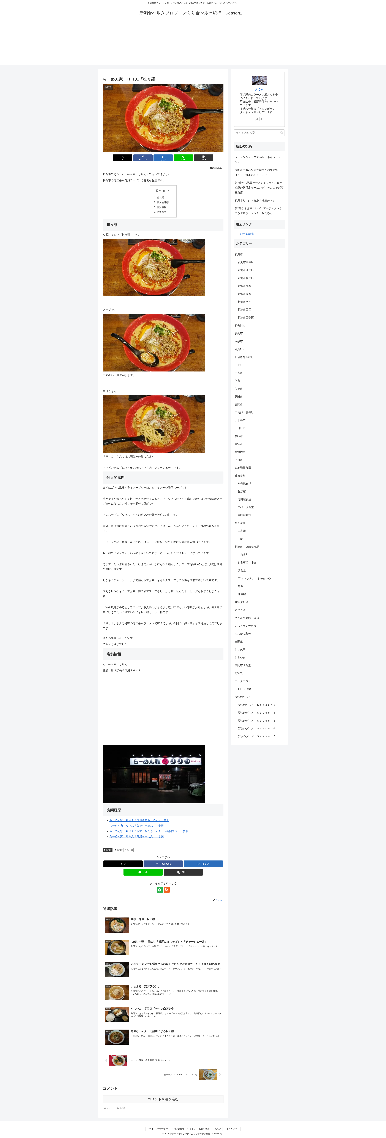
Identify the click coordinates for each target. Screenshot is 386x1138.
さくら (259, 89)
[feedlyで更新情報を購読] (160, 890)
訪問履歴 (161, 212)
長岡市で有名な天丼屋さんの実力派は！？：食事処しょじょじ (256, 172)
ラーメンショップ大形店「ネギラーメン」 (258, 159)
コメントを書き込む (163, 1099)
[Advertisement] (193, 44)
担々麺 (160, 197)
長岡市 (109, 850)
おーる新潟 (247, 233)
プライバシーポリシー (157, 1128)
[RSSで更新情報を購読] (167, 890)
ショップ (191, 1128)
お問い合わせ (177, 1128)
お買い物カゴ (205, 1128)
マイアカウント (231, 1128)
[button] (203, 157)
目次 (158, 190)
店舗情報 (161, 207)
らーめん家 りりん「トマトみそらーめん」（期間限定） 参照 (148, 831)
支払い (218, 1128)
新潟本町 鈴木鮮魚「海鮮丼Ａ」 (255, 200)
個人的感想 (163, 202)
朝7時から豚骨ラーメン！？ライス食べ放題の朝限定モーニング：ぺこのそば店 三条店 (260, 187)
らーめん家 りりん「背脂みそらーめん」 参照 (139, 820)
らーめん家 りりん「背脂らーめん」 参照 (136, 825)
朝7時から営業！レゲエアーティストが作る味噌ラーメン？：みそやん (258, 211)
